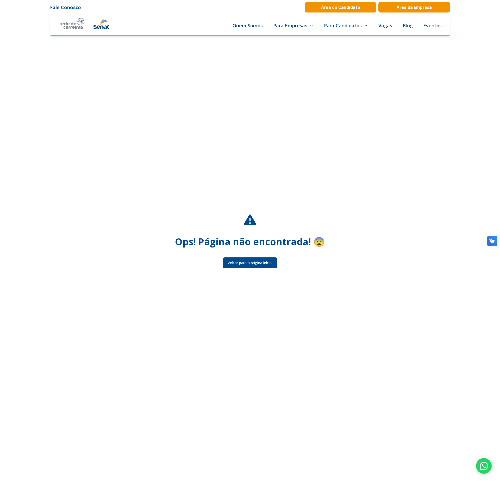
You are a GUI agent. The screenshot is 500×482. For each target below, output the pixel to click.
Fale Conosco (65, 7)
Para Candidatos (343, 25)
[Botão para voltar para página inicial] (84, 25)
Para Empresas (290, 25)
